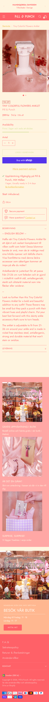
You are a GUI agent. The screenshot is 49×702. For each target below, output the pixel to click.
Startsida (6, 26)
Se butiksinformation (14, 186)
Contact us (30, 217)
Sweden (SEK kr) (12, 675)
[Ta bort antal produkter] (4, 143)
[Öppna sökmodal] (39, 16)
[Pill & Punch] (24, 16)
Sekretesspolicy (10, 647)
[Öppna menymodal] (3, 16)
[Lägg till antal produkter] (12, 143)
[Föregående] (4, 6)
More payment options (24, 169)
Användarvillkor (10, 658)
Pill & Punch (8, 109)
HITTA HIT (13, 627)
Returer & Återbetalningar (16, 652)
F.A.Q (5, 642)
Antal (5, 137)
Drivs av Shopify (8, 685)
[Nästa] (45, 6)
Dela (8, 202)
